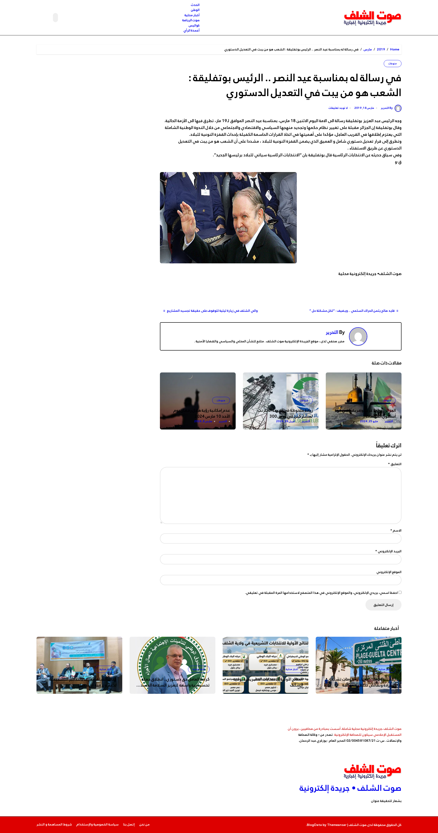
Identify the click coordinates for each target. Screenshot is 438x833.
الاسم (396, 530)
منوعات (392, 63)
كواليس (194, 25)
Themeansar (337, 825)
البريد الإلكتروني (388, 551)
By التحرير (387, 107)
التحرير (332, 332)
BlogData (314, 825)
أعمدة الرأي (192, 30)
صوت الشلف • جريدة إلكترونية (351, 788)
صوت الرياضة (191, 20)
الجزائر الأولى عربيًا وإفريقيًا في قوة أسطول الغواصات (365, 413)
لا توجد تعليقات (338, 108)
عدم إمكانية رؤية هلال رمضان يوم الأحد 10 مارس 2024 (201, 413)
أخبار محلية (192, 15)
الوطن (195, 10)
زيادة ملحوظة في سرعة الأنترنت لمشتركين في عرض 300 (285, 413)
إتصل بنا (129, 824)
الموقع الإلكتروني (389, 572)
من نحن (144, 824)
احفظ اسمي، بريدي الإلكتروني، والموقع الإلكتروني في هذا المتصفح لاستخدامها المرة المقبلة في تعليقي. (321, 593)
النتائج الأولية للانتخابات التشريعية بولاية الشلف (268, 682)
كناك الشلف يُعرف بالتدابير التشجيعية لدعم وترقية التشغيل (83, 682)
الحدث (195, 5)
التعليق (395, 464)
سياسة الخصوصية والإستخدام (97, 824)
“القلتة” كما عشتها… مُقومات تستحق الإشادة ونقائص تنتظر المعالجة (362, 682)
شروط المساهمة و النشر (54, 824)
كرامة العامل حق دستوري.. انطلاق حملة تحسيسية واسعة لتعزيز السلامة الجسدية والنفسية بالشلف (173, 685)
